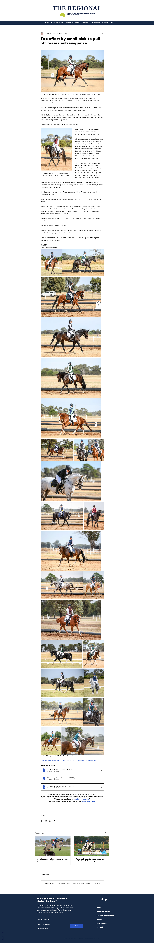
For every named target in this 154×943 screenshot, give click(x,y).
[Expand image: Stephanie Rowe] (71, 481)
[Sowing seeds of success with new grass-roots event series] (52, 846)
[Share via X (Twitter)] (46, 821)
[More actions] (103, 33)
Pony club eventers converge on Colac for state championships (90, 860)
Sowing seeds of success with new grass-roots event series (52, 860)
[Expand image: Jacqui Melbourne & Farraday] (62, 712)
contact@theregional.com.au (62, 910)
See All (107, 832)
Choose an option (43, 924)
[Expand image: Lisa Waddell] (61, 654)
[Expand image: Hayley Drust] (94, 683)
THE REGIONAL (77, 8)
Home (99, 907)
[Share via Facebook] (41, 821)
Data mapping (102, 923)
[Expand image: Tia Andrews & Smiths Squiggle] (62, 683)
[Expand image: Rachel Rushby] (93, 654)
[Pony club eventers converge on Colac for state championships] (91, 846)
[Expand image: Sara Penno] (71, 551)
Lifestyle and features (105, 915)
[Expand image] (51, 262)
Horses (43, 815)
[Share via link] (54, 821)
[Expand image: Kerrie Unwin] (93, 712)
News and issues (103, 911)
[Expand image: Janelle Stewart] (71, 378)
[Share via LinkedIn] (50, 821)
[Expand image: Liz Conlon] (96, 450)
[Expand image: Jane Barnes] (62, 516)
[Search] (112, 22)
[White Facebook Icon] (102, 899)
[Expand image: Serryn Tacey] (71, 297)
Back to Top (3, 935)
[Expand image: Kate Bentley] (62, 585)
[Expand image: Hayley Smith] (82, 741)
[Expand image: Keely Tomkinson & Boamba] (51, 741)
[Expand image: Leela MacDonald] (57, 450)
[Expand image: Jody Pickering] (93, 585)
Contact (100, 927)
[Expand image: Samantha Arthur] (71, 620)
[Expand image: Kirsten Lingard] (81, 450)
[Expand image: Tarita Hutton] (71, 418)
